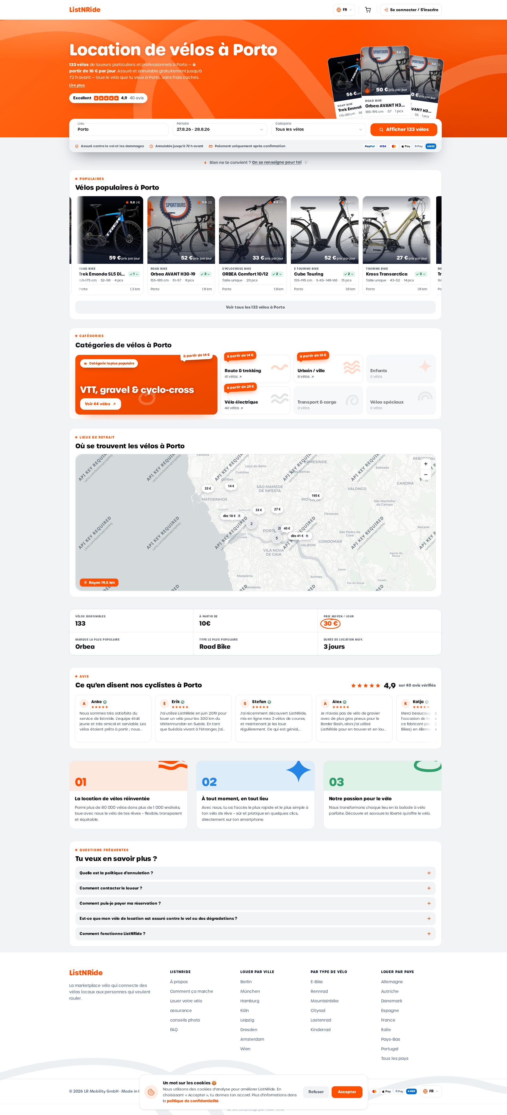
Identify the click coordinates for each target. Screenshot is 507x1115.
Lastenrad (321, 1020)
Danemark (391, 1001)
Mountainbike (325, 1001)
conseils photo (185, 1020)
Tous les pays (395, 1058)
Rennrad (319, 991)
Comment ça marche (191, 991)
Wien (245, 1049)
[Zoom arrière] (426, 474)
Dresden (248, 1029)
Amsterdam (252, 1039)
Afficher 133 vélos (407, 129)
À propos (179, 982)
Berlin (246, 982)
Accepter (347, 1091)
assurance (181, 1010)
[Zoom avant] (426, 463)
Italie (386, 1029)
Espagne (390, 1010)
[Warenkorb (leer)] (368, 10)
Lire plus (77, 85)
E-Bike (317, 982)
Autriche (390, 991)
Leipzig (247, 1020)
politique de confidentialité (193, 1101)
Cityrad (318, 1010)
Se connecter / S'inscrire (414, 10)
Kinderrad (321, 1029)
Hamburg (249, 1001)
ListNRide (85, 972)
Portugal (389, 1049)
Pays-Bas (390, 1039)
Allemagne (392, 982)
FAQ (174, 1029)
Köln (244, 1010)
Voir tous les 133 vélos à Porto (255, 307)
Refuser (316, 1091)
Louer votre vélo (186, 1001)
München (250, 991)
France (388, 1020)
